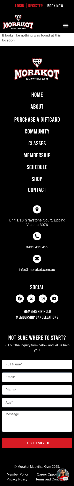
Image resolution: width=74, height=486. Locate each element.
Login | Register (29, 5)
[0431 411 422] (37, 236)
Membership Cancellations (37, 316)
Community (37, 131)
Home (37, 94)
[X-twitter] (31, 298)
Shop (37, 178)
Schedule (37, 166)
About (37, 106)
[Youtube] (54, 298)
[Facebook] (20, 298)
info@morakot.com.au (37, 270)
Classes (37, 143)
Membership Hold (37, 311)
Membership (37, 155)
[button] (65, 25)
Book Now (55, 5)
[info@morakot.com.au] (37, 259)
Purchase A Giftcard (37, 119)
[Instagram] (43, 298)
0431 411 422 (37, 247)
